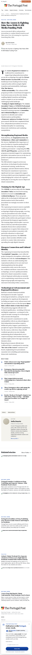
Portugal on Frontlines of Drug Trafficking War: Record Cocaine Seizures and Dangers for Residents (15, 520)
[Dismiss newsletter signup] (29, 624)
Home (2, 13)
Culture (6, 10)
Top (2, 10)
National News (11, 412)
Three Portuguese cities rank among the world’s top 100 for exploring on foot (17, 388)
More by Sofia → (14, 438)
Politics (7, 13)
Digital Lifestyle (13, 10)
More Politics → (26, 452)
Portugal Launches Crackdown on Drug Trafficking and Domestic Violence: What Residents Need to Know (14, 483)
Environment (28, 10)
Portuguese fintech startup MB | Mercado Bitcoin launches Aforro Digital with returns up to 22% (17, 370)
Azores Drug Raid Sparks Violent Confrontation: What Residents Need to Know (15, 594)
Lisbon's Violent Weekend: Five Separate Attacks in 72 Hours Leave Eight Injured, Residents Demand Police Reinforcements (14, 557)
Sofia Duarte (10, 42)
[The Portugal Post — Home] (16, 5)
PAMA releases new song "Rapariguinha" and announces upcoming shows (17, 362)
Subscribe (17, 648)
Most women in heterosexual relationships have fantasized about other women (17, 380)
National (3, 619)
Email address (9, 641)
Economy (21, 10)
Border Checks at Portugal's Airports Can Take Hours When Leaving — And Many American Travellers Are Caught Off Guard (17, 397)
